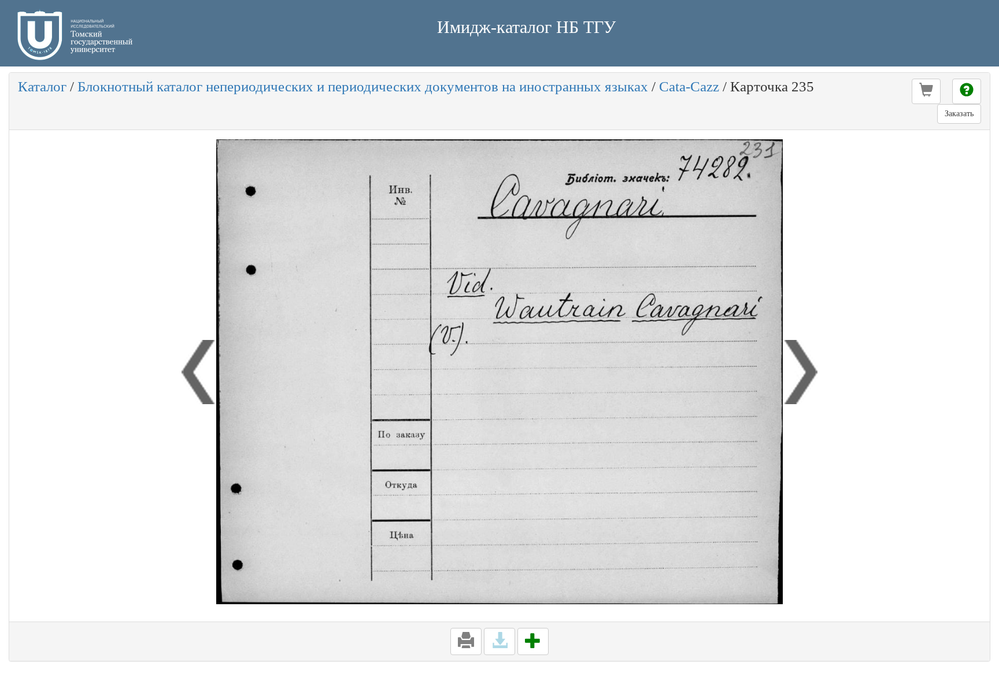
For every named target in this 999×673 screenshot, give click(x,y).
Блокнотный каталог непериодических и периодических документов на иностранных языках (362, 86)
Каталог (42, 86)
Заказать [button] (959, 113)
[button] (926, 91)
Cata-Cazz (689, 86)
